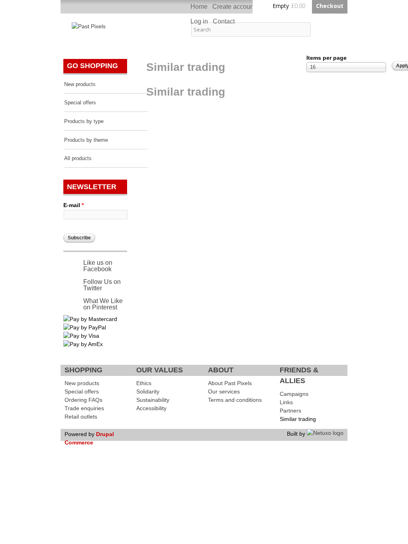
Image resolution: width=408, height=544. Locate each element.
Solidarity (147, 391)
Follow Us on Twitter (102, 285)
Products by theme (86, 140)
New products (80, 84)
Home (199, 6)
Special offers (80, 103)
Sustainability (152, 400)
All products (78, 158)
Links (286, 402)
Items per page (326, 58)
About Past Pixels (230, 383)
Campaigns (294, 394)
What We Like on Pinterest (103, 304)
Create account (233, 6)
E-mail (73, 205)
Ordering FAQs (83, 400)
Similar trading (298, 419)
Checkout (329, 6)
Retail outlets (81, 416)
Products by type (84, 121)
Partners (290, 410)
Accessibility (151, 408)
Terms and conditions (235, 400)
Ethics (143, 383)
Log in (199, 21)
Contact (224, 21)
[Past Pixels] (89, 26)
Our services (224, 391)
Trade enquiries (84, 408)
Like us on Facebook (97, 265)
